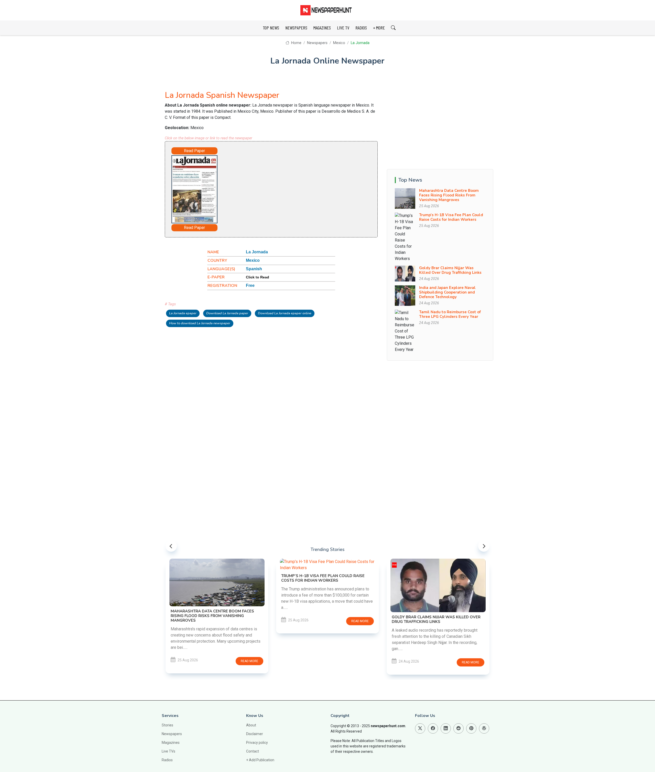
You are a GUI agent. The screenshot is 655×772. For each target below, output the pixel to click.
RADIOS (361, 27)
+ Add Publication (260, 760)
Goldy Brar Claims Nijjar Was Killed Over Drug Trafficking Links (450, 270)
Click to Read (257, 277)
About (251, 725)
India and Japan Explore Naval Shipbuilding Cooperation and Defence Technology (447, 292)
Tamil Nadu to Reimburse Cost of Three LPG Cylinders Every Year (450, 314)
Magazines (171, 742)
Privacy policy (257, 742)
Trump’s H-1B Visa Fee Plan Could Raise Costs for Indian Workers (451, 217)
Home (295, 43)
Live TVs (168, 751)
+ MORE (379, 27)
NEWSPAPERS (296, 27)
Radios (167, 760)
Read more (249, 661)
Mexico (339, 43)
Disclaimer (254, 734)
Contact (252, 751)
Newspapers (317, 43)
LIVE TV (343, 27)
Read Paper (194, 150)
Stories (167, 725)
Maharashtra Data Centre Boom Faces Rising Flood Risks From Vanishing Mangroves (449, 195)
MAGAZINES (322, 27)
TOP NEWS (271, 27)
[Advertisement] (286, 188)
